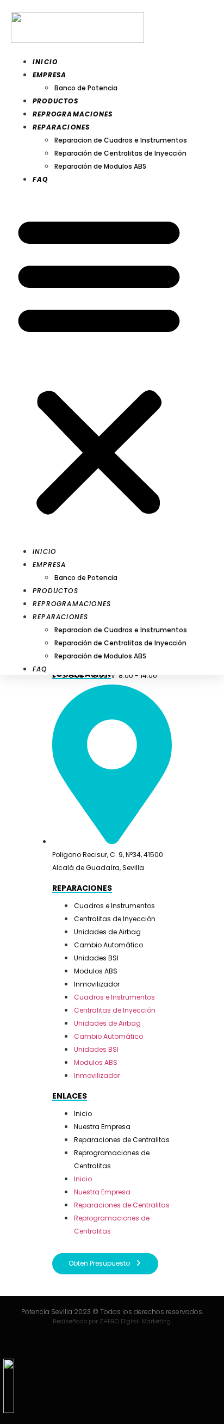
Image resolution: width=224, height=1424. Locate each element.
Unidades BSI (96, 958)
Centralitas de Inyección (114, 918)
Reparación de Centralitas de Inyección (120, 153)
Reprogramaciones (73, 114)
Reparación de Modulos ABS (100, 166)
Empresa (49, 74)
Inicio (45, 61)
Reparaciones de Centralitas (122, 1139)
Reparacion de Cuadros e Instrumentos (120, 140)
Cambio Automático (108, 945)
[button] (99, 364)
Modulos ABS (95, 971)
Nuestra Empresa (102, 1126)
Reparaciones (61, 127)
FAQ (40, 179)
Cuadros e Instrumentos (114, 905)
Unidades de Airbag (107, 931)
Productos (55, 101)
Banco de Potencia (85, 88)
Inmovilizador (97, 984)
